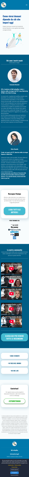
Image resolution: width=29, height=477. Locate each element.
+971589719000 (14, 401)
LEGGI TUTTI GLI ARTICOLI (14, 211)
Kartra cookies (18, 465)
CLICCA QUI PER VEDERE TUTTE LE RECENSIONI (14, 337)
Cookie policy (11, 465)
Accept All (14, 472)
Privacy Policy (14, 467)
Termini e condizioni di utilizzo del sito (14, 456)
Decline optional (14, 469)
